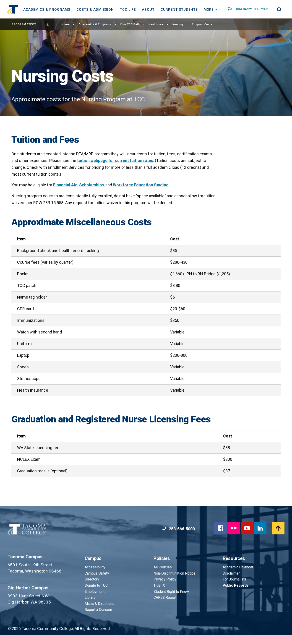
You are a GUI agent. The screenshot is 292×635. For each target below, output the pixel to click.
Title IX (159, 585)
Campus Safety (97, 573)
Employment (94, 591)
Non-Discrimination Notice (175, 573)
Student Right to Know (171, 591)
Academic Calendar (238, 567)
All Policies (163, 567)
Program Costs (24, 24)
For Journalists (235, 579)
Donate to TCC (96, 585)
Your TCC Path (130, 24)
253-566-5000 (181, 528)
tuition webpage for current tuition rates (115, 160)
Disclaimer (231, 573)
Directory (92, 579)
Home (66, 24)
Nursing (177, 24)
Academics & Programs (94, 24)
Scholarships (91, 184)
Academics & (46, 10)
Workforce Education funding (141, 184)
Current (179, 10)
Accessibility (95, 567)
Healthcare (156, 24)
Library (90, 597)
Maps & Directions (99, 603)
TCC (128, 10)
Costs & (95, 10)
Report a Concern (98, 609)
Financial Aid (65, 184)
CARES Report (165, 597)
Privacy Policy (165, 579)
